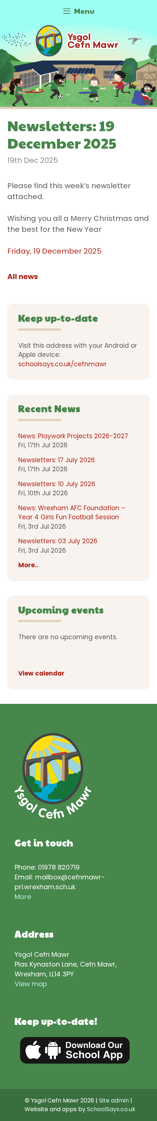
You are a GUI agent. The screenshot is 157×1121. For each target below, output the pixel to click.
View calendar (41, 673)
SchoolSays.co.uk (111, 1109)
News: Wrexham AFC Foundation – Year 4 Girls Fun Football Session (71, 513)
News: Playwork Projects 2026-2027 (73, 436)
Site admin (114, 1100)
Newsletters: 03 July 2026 (57, 541)
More (23, 896)
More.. (28, 565)
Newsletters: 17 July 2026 (56, 460)
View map (31, 983)
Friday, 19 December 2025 (54, 251)
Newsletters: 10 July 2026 (56, 484)
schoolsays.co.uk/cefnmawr (62, 364)
